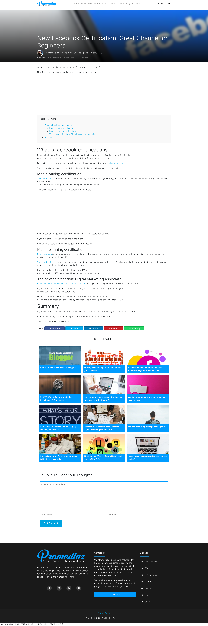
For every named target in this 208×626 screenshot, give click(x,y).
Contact (136, 3)
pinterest (115, 328)
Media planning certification (62, 131)
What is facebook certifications (59, 125)
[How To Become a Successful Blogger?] (60, 356)
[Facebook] (49, 588)
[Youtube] (78, 588)
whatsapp (135, 328)
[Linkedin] (68, 588)
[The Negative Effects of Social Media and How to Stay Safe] (104, 449)
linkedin (95, 328)
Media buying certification (61, 128)
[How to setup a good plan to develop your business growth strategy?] (104, 389)
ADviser (112, 3)
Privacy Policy (104, 613)
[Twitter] (59, 588)
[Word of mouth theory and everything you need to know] (148, 389)
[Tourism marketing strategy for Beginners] (148, 419)
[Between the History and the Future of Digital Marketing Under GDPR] (104, 418)
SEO (90, 3)
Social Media (80, 3)
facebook (56, 328)
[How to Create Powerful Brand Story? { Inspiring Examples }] (60, 419)
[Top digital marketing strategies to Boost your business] (104, 360)
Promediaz (40, 57)
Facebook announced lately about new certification (61, 283)
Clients (121, 3)
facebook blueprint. (115, 163)
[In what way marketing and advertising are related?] (148, 451)
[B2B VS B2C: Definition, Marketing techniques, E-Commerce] (60, 389)
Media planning (44, 254)
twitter (75, 328)
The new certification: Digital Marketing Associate (73, 134)
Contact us (115, 594)
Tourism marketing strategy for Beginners (147, 426)
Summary (49, 137)
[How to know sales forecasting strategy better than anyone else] (60, 448)
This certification (45, 178)
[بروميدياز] (46, 3)
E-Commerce (100, 3)
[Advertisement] (104, 94)
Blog (128, 3)
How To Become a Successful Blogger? (58, 367)
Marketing (48, 57)
